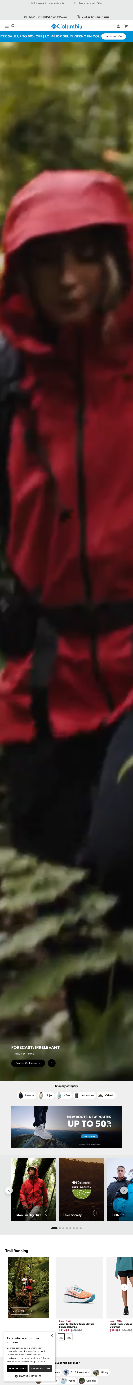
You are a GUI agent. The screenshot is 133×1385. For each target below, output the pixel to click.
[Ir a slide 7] (77, 1228)
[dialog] (29, 1357)
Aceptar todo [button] (17, 1368)
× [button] (51, 1335)
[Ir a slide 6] (74, 1228)
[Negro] (69, 1336)
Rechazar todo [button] (40, 1368)
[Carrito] (126, 26)
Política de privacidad (34, 1361)
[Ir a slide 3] (63, 1228)
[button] (29, 1376)
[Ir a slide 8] (81, 1228)
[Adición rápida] (97, 1312)
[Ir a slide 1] (54, 1228)
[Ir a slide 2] (60, 1228)
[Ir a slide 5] (70, 1228)
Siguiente (124, 1287)
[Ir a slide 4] (67, 1228)
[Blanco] (61, 1336)
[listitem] (26, 1095)
